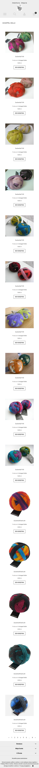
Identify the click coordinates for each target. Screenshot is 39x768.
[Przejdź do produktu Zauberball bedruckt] (19, 504)
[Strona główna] (19, 8)
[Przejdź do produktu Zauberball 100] (19, 42)
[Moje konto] (24, 14)
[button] (5, 14)
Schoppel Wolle (22, 60)
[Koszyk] (34, 14)
